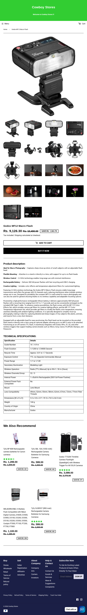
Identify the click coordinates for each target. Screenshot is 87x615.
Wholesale (7, 568)
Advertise (21, 575)
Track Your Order (55, 595)
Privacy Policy (7, 595)
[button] (9, 459)
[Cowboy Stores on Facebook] (77, 600)
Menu (7, 24)
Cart (83, 24)
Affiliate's (21, 571)
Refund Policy (18, 595)
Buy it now (43, 251)
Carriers (34, 574)
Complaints (49, 587)
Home (5, 29)
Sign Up (78, 576)
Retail (5, 572)
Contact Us (49, 571)
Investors (35, 578)
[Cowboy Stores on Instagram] (81, 600)
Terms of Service (30, 595)
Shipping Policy (43, 595)
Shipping (18, 235)
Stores (5, 565)
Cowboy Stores (43, 7)
